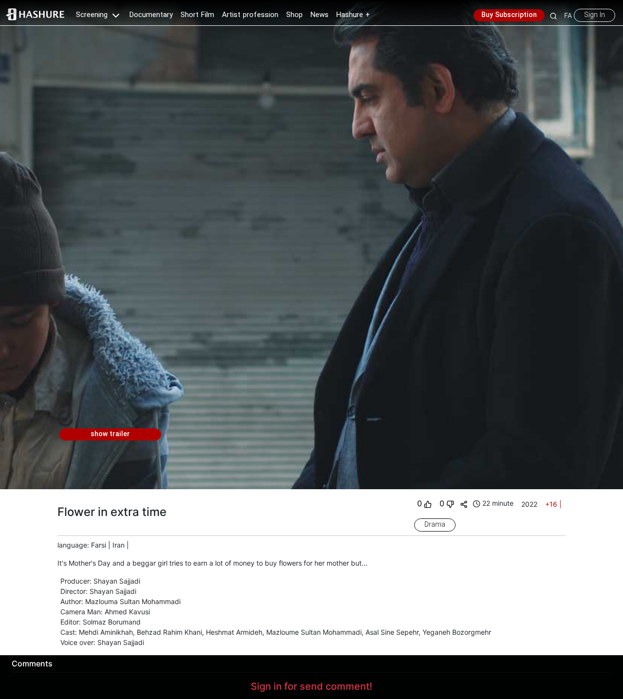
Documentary (151, 15)
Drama (434, 524)
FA (568, 15)
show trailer (110, 434)
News (320, 15)
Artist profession (250, 15)
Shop (294, 15)
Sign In (594, 15)
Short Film (197, 15)
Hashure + (353, 15)
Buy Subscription (509, 15)
